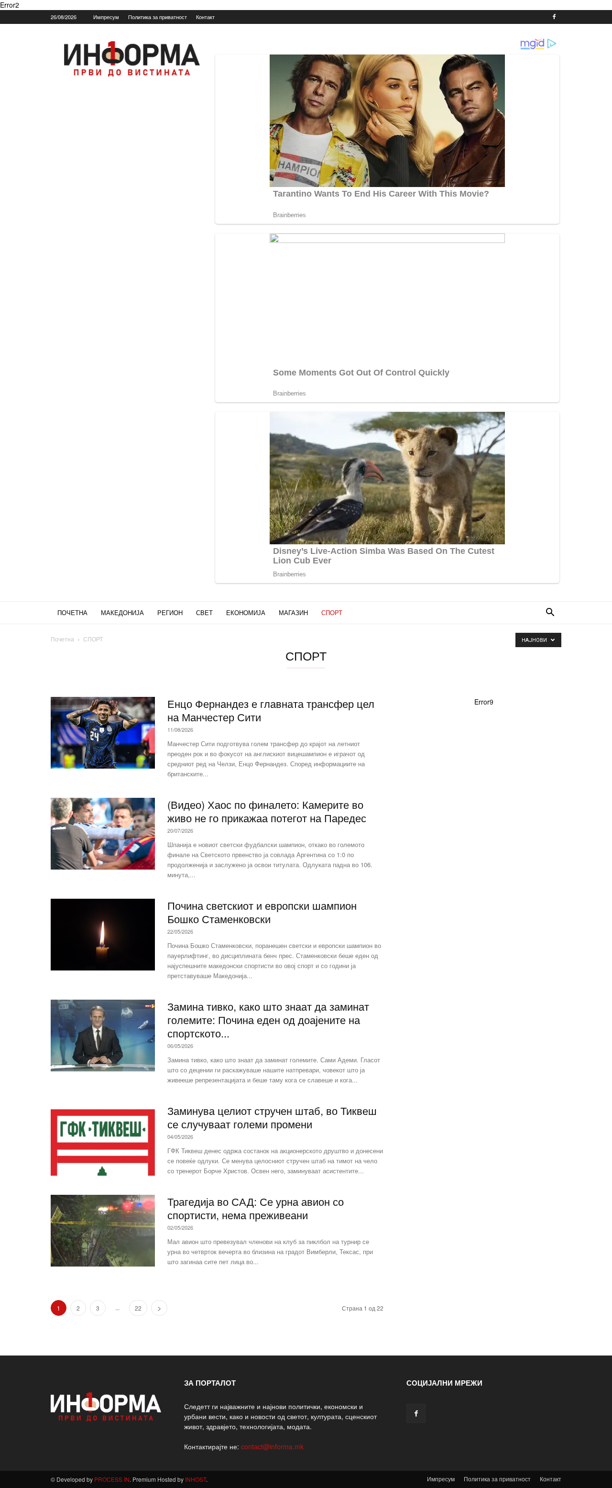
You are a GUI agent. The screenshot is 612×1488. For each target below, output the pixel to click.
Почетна (62, 639)
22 (138, 1308)
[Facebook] (554, 16)
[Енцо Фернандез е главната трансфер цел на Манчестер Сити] (103, 733)
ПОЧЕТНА (72, 612)
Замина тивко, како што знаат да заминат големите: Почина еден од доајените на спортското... (268, 1019)
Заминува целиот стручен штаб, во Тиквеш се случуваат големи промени (272, 1117)
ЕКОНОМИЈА (245, 612)
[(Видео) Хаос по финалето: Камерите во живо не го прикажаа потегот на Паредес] (103, 834)
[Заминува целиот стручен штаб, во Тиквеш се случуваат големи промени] (103, 1140)
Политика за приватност (157, 17)
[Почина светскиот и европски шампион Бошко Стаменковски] (103, 934)
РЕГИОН (170, 612)
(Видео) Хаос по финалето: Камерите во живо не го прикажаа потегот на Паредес (266, 811)
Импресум (106, 17)
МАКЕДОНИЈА (122, 612)
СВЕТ (204, 612)
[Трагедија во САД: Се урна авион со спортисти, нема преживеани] (103, 1231)
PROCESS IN (112, 1479)
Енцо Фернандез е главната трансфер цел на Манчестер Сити (270, 710)
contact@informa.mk (272, 1446)
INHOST (195, 1479)
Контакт (205, 17)
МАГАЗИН (293, 612)
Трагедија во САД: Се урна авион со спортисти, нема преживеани (255, 1208)
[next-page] (159, 1308)
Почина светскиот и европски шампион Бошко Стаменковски (262, 912)
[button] (549, 613)
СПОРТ (331, 612)
